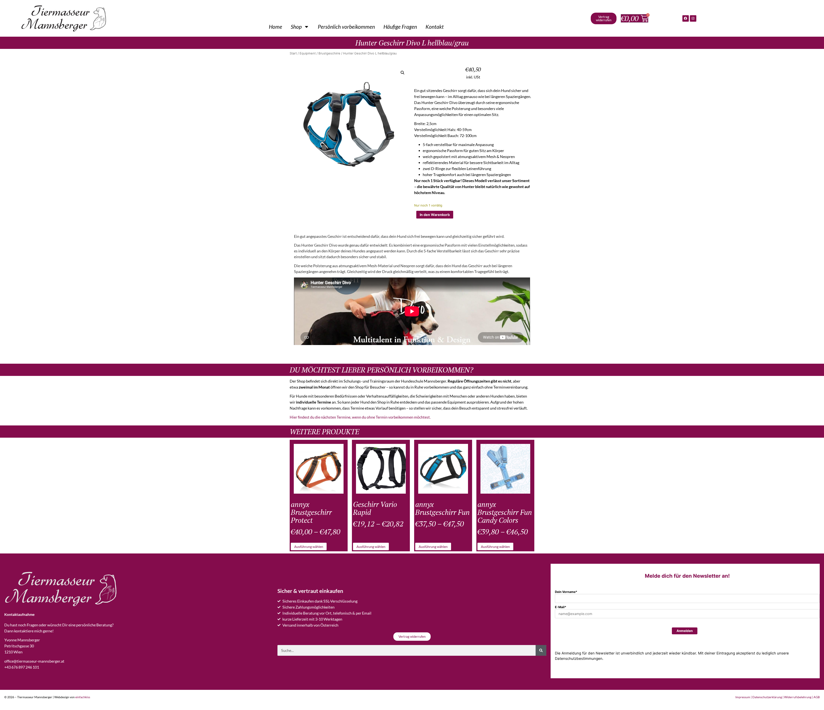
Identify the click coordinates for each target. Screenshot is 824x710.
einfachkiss (82, 697)
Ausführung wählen (308, 546)
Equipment (308, 53)
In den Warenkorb (435, 215)
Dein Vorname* (566, 592)
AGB (816, 697)
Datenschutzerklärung (767, 697)
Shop (296, 26)
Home (275, 26)
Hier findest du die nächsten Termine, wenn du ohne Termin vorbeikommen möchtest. (360, 417)
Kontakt (435, 26)
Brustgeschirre (329, 53)
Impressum (742, 697)
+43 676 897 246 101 (21, 667)
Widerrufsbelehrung (797, 697)
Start (293, 53)
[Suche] (541, 650)
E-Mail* (560, 607)
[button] (402, 73)
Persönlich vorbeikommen (346, 26)
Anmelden (685, 631)
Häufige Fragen (400, 26)
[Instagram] (693, 18)
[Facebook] (685, 18)
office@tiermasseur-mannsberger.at (34, 661)
